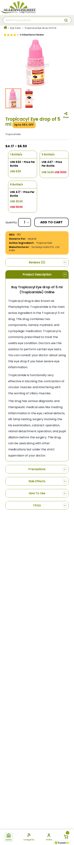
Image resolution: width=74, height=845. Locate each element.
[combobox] (37, 20)
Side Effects (37, 481)
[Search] (66, 20)
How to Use (37, 493)
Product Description (37, 274)
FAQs (37, 505)
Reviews (36, 262)
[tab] (37, 262)
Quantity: (11, 222)
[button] (29, 98)
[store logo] (18, 7)
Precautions (36, 469)
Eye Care (15, 27)
